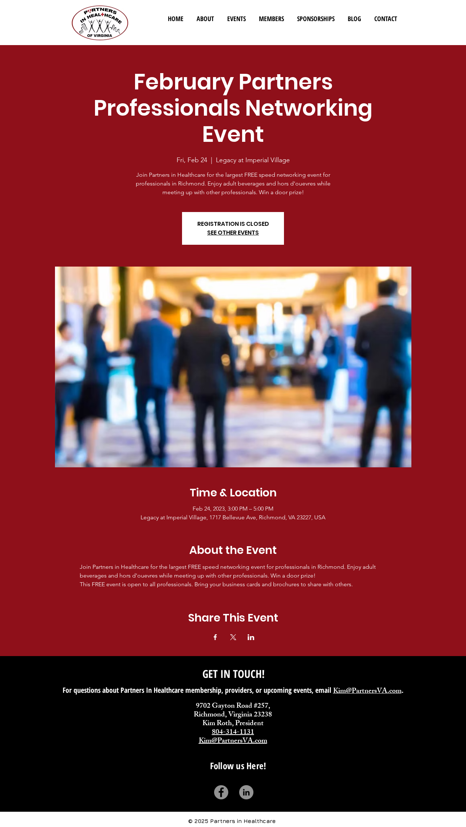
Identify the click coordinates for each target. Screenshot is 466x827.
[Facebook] (221, 792)
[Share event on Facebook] (215, 637)
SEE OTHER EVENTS (233, 232)
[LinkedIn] (246, 792)
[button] (271, 15)
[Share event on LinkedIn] (251, 637)
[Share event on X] (233, 637)
